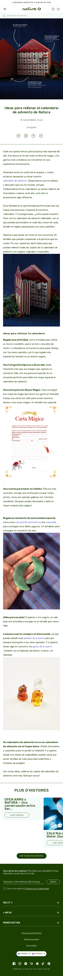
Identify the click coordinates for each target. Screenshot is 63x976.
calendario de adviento (15, 180)
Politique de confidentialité (37, 888)
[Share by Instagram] (27, 136)
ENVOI (53, 881)
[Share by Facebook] (20, 136)
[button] (58, 9)
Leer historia (16, 815)
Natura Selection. (26, 969)
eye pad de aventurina (27, 522)
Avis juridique (31, 945)
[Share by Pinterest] (35, 136)
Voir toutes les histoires (31, 855)
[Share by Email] (42, 136)
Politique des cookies (31, 939)
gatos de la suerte (42, 646)
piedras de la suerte (34, 638)
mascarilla (51, 522)
